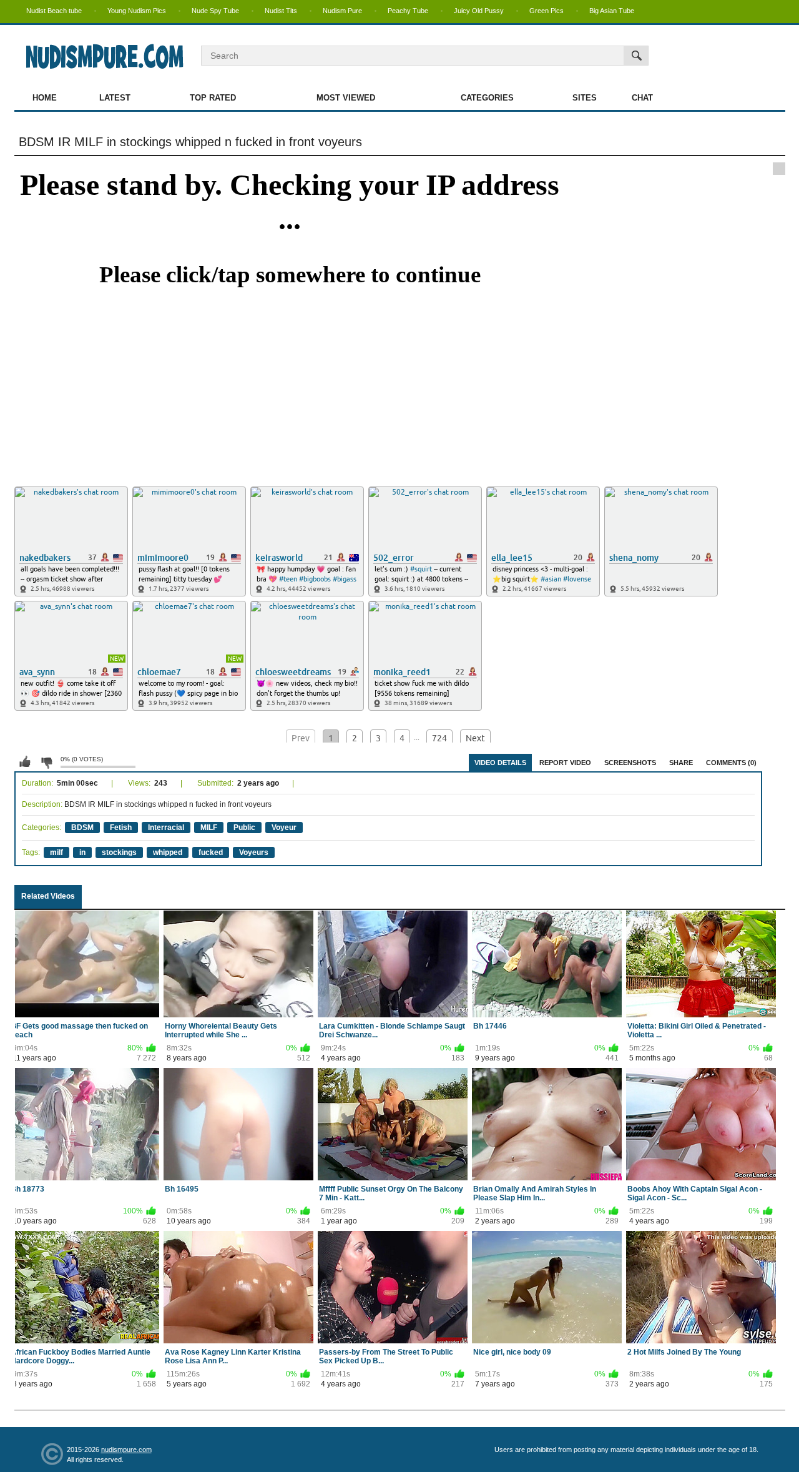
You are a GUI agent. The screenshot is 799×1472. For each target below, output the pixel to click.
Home (44, 97)
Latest (114, 97)
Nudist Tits (281, 10)
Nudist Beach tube (54, 10)
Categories (487, 97)
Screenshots (630, 762)
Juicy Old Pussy (479, 10)
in (82, 852)
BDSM (82, 827)
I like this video (25, 762)
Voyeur (284, 827)
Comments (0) (731, 762)
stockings (119, 852)
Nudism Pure (342, 10)
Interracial (166, 827)
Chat (642, 97)
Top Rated (213, 97)
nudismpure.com (126, 1449)
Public (244, 827)
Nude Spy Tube (215, 10)
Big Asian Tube (611, 10)
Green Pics (546, 10)
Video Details (500, 762)
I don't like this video (46, 762)
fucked (211, 852)
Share (681, 762)
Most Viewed (345, 97)
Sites (584, 97)
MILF (208, 827)
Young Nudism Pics (136, 10)
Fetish (121, 827)
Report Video (565, 762)
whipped (167, 852)
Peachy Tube (408, 10)
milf (56, 852)
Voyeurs (253, 852)
